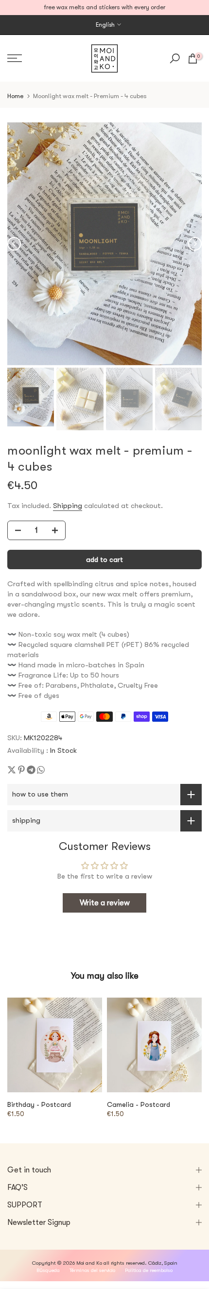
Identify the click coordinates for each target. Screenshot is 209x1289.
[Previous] (14, 244)
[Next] (195, 244)
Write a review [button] (105, 903)
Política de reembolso (149, 1270)
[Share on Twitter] (11, 769)
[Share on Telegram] (31, 769)
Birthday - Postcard (39, 1104)
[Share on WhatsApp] (40, 769)
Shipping (67, 506)
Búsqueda (48, 1270)
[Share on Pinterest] (21, 769)
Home (15, 96)
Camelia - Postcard (138, 1104)
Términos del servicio (92, 1270)
